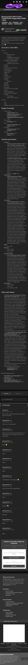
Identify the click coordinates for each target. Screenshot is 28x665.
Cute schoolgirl (7, 378)
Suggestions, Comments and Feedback (14, 603)
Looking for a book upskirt (13, 114)
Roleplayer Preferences (11, 615)
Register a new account (14, 557)
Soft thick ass (10, 133)
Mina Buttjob (10, 121)
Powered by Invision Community (14, 650)
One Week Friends (11, 367)
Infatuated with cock (11, 129)
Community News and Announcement (14, 592)
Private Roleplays (9, 612)
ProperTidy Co (18, 646)
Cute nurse (6, 377)
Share (7, 393)
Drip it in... (9, 126)
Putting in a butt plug (12, 115)
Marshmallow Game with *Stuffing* (12, 381)
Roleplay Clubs (9, 613)
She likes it (9, 130)
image (15, 173)
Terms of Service (9, 591)
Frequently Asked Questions (12, 604)
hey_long (4, 410)
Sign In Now (14, 566)
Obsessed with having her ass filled (15, 117)
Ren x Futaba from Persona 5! (11, 380)
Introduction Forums (10, 593)
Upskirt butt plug (11, 112)
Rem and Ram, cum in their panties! (12, 375)
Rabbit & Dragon (10, 369)
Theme (7, 643)
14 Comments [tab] (6, 405)
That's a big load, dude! (12, 124)
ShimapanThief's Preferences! (11, 31)
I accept (25, 658)
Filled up (9, 134)
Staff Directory (9, 605)
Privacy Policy (14, 643)
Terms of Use (14, 644)
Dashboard (8, 595)
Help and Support (10, 601)
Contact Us (20, 643)
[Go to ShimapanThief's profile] (2, 29)
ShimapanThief (10, 28)
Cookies (25, 643)
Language (2, 643)
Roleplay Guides (9, 616)
